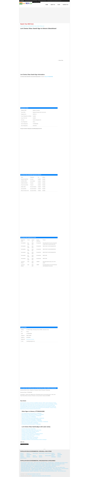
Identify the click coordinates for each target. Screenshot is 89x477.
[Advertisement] (45, 14)
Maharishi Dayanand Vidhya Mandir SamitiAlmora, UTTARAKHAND (33, 414)
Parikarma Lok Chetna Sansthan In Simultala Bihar (30, 437)
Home (46, 4)
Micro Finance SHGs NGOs (50, 466)
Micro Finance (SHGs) (29, 405)
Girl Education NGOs (38, 467)
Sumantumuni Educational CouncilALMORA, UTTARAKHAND (32, 420)
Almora (46, 76)
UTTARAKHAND (50, 76)
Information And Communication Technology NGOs (41, 468)
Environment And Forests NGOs (61, 462)
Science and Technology (31, 407)
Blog (59, 4)
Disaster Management (49, 402)
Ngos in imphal (48, 453)
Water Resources (23, 408)
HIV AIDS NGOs (23, 463)
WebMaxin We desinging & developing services (41, 475)
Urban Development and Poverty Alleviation (42, 407)
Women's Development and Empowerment (33, 408)
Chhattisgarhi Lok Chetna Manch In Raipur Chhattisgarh (31, 434)
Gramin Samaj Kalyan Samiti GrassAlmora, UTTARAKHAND (31, 415)
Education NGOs (64, 468)
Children (44, 402)
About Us (53, 4)
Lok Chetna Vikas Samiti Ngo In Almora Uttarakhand (38, 28)
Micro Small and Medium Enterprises (39, 405)
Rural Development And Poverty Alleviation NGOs (31, 465)
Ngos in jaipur (48, 455)
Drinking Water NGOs (46, 465)
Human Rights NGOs (55, 465)
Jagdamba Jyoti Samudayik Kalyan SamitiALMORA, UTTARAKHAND (33, 418)
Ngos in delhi (35, 453)
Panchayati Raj (22, 406)
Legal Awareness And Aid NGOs (38, 466)
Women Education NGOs (25, 469)
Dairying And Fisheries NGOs (47, 469)
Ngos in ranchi (23, 458)
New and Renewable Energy (50, 405)
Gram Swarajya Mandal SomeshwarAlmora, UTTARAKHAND (31, 413)
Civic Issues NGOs (57, 469)
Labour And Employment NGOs (27, 467)
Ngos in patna (41, 453)
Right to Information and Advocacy (31, 406)
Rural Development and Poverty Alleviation (44, 406)
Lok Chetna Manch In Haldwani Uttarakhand (29, 432)
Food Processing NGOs (25, 468)
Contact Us (65, 4)
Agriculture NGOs (31, 463)
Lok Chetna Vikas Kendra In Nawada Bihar (29, 428)
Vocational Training (53, 407)
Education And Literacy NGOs (27, 462)
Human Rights (22, 405)
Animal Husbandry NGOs (36, 469)
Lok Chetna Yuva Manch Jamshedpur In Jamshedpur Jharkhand (32, 433)
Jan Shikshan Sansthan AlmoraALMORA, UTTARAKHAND (31, 424)
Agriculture (40, 402)
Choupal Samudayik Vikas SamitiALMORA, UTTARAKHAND (31, 419)
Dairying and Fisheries (30, 402)
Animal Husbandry (23, 402)
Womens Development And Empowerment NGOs (54, 463)
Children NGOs (51, 462)
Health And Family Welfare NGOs (40, 462)
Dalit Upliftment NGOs (60, 467)
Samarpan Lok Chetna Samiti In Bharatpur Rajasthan (30, 431)
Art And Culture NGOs (39, 463)
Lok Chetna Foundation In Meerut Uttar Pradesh (29, 438)
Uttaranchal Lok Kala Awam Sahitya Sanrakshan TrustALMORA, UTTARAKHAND (35, 421)
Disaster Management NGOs (48, 467)
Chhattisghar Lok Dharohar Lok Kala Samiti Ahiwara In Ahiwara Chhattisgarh (34, 439)
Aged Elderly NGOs (57, 468)
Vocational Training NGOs (26, 466)
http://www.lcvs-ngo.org (30, 339)
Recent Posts (61, 60)
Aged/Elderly (36, 402)
